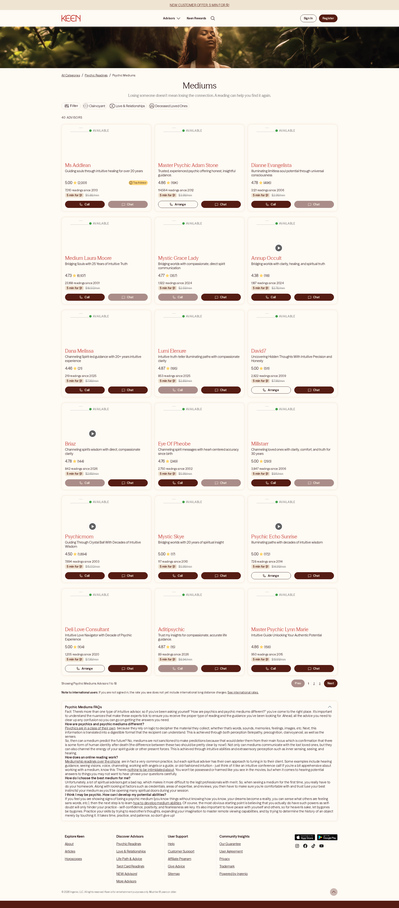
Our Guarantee (230, 844)
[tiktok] (313, 847)
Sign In (308, 18)
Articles (70, 851)
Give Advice (176, 866)
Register (328, 18)
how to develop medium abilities (157, 803)
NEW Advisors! (126, 874)
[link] (278, 248)
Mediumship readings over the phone (92, 761)
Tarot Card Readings (130, 866)
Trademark (227, 866)
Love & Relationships (131, 851)
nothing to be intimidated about (150, 770)
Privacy (224, 859)
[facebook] (305, 847)
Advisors (169, 18)
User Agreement (231, 851)
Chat (130, 204)
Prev (298, 683)
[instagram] (297, 847)
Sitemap (174, 874)
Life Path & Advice (129, 859)
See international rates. (243, 692)
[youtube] (321, 847)
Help (171, 844)
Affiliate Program (179, 859)
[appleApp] (305, 839)
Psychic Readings (128, 844)
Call (87, 204)
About (69, 844)
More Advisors (126, 881)
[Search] (212, 18)
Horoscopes (73, 859)
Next (331, 683)
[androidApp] (327, 839)
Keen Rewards (196, 18)
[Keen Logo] (71, 18)
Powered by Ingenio (233, 874)
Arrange (180, 204)
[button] (330, 706)
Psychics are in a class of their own (90, 728)
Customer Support (181, 851)
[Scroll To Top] (333, 892)
